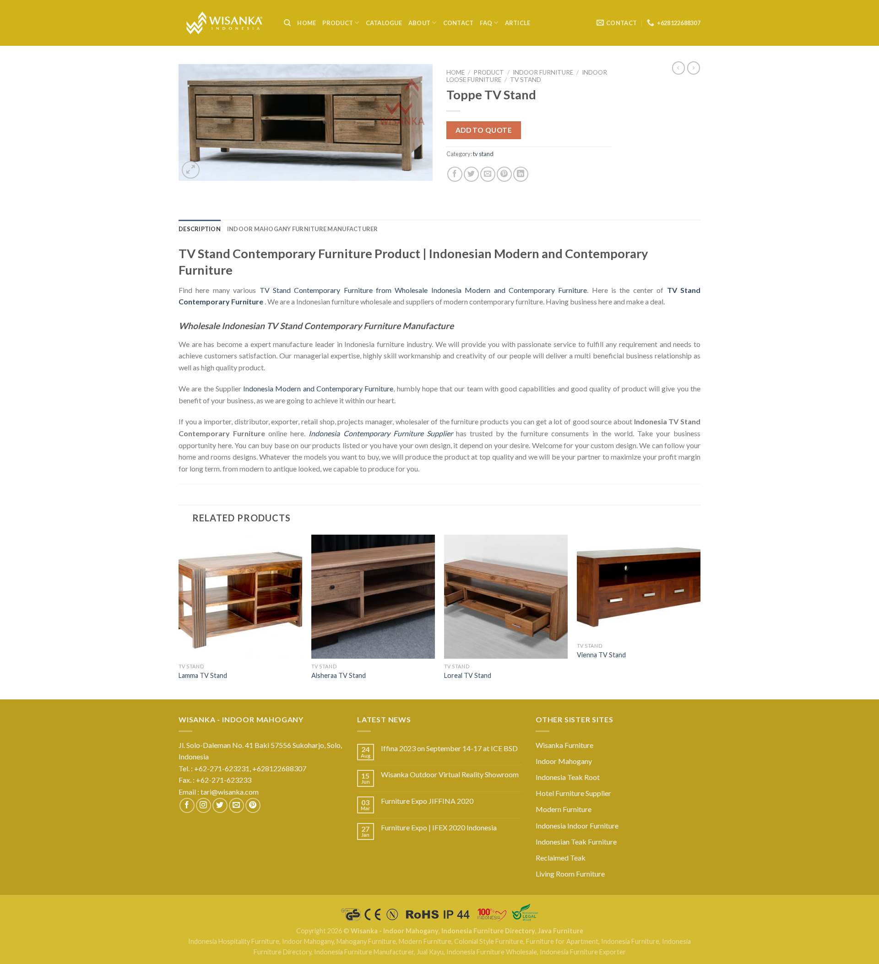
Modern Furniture (563, 809)
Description (200, 229)
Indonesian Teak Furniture (576, 841)
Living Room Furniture (570, 873)
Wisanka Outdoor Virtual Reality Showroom (450, 774)
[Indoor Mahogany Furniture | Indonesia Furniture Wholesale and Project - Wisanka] (224, 23)
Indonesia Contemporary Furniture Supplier (380, 433)
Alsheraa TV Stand (338, 675)
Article (518, 23)
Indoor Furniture (543, 72)
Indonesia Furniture (630, 941)
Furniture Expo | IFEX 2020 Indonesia (439, 827)
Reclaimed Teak (561, 857)
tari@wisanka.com (230, 791)
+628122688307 (280, 768)
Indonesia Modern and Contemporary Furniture (318, 388)
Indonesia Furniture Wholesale (491, 952)
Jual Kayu (430, 952)
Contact (458, 23)
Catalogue (384, 23)
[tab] (200, 229)
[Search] (287, 23)
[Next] (700, 616)
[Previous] (179, 616)
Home (306, 23)
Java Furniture (560, 931)
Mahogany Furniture (366, 941)
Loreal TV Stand (467, 675)
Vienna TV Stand (601, 655)
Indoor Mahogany (564, 761)
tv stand (525, 79)
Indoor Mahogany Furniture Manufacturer (302, 229)
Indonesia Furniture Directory (488, 931)
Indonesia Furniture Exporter (583, 952)
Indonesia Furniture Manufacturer (364, 952)
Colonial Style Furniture (488, 941)
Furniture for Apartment (562, 941)
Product (337, 23)
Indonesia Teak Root (568, 777)
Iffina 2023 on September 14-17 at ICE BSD (449, 748)
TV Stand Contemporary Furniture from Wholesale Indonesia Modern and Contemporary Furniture (423, 290)
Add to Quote (484, 130)
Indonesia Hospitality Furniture (233, 941)
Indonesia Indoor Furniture (577, 825)
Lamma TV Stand (203, 675)
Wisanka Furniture (564, 745)
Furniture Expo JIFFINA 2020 (427, 800)
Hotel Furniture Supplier (573, 793)
